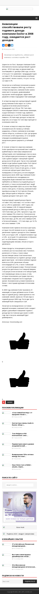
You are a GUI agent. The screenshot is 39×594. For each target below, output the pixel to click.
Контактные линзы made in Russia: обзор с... (22, 424)
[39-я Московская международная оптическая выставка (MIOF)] (6, 569)
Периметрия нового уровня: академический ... (23, 445)
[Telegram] (12, 45)
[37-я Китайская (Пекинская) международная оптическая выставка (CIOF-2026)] (6, 548)
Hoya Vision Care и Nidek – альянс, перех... (22, 466)
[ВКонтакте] (3, 45)
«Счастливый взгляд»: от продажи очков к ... (22, 413)
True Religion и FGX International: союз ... (20, 434)
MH (20, 592)
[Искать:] (19, 485)
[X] (9, 45)
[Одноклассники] (6, 45)
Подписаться (30, 581)
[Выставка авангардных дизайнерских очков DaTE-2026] (6, 559)
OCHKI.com (28, 592)
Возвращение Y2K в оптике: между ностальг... (23, 455)
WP (23, 592)
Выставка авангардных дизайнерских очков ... (21, 555)
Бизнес (10, 402)
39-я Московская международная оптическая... (24, 566)
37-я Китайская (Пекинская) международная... (23, 545)
